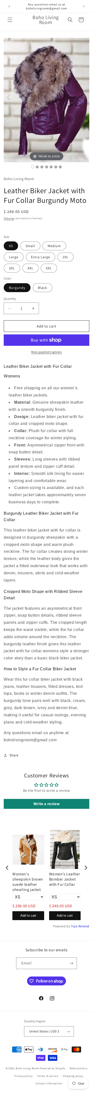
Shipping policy (73, 1076)
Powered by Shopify (52, 1068)
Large (13, 257)
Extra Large (40, 257)
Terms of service (47, 1076)
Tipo (74, 926)
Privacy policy (23, 1076)
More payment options (46, 352)
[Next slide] (84, 97)
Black (42, 287)
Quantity (10, 299)
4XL (30, 268)
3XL (12, 268)
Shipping (9, 218)
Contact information (48, 1083)
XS (11, 246)
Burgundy (17, 287)
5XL (49, 268)
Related (83, 926)
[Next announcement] (83, 6)
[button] (9, 19)
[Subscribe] (71, 963)
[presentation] (7, 867)
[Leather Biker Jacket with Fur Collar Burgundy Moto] (32, 166)
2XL (65, 257)
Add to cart (28, 915)
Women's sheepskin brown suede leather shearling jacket (27, 882)
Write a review (46, 803)
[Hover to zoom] (46, 99)
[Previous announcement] (9, 6)
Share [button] (14, 755)
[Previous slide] (9, 97)
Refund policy (78, 1068)
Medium (54, 246)
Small (30, 246)
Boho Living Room (27, 1068)
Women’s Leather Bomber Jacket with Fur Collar (64, 879)
